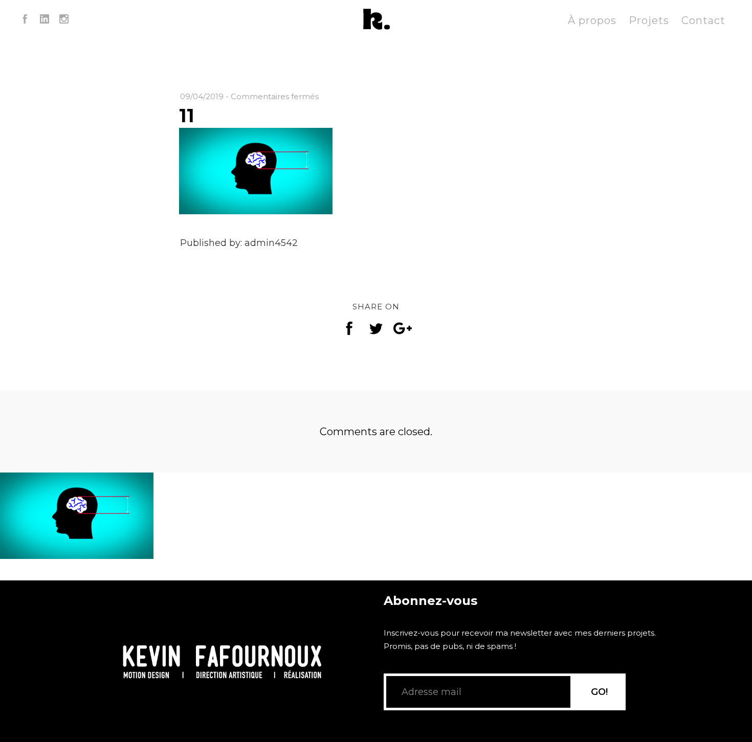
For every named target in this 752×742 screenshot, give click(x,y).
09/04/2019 (202, 96)
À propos (592, 20)
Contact (703, 20)
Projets (649, 20)
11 (186, 115)
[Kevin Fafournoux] (376, 20)
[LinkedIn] (44, 20)
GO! (599, 692)
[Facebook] (25, 20)
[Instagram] (64, 20)
